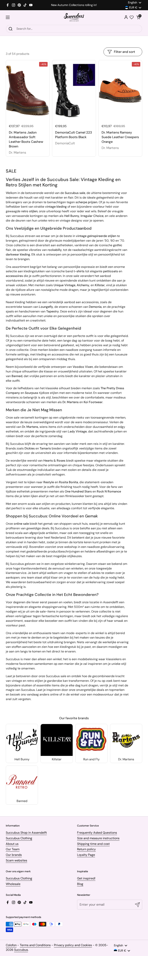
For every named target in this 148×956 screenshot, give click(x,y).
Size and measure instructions (98, 838)
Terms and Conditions (35, 945)
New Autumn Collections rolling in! (74, 5)
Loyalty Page (86, 855)
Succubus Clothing (19, 838)
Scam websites (16, 860)
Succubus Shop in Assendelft (26, 833)
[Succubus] (74, 17)
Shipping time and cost (93, 844)
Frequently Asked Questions (97, 833)
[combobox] (74, 29)
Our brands (14, 855)
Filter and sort (124, 52)
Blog (80, 884)
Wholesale (13, 884)
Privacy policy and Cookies (73, 945)
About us (12, 844)
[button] (138, 17)
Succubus (21, 950)
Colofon (11, 945)
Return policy (86, 849)
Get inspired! (86, 878)
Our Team (12, 849)
